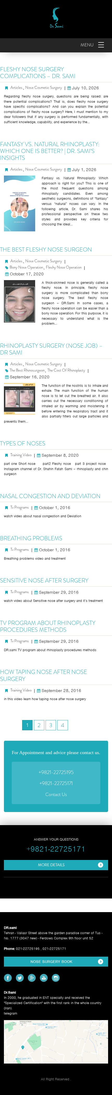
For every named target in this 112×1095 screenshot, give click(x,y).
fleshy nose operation (64, 267)
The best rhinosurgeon (27, 370)
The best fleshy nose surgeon (46, 249)
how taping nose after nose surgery (43, 675)
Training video (21, 455)
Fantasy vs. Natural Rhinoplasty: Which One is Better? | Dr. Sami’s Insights (49, 151)
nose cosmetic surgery (43, 87)
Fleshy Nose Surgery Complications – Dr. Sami (38, 72)
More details (51, 865)
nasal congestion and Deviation (50, 496)
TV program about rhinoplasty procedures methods (47, 626)
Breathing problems (31, 538)
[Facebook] (8, 978)
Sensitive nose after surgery (44, 580)
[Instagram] (56, 978)
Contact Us (56, 794)
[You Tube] (44, 978)
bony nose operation (26, 267)
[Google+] (32, 978)
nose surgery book (51, 961)
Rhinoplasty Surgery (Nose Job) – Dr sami (51, 349)
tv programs (19, 507)
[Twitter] (20, 978)
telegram (10, 1013)
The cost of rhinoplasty (66, 370)
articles (16, 87)
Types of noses (22, 443)
